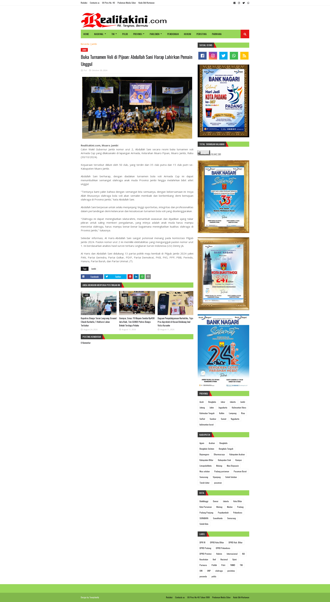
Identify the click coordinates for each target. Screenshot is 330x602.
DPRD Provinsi (206, 553)
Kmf (214, 559)
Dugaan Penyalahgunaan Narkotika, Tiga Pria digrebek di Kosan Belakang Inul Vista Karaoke (175, 321)
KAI (243, 553)
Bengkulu (212, 401)
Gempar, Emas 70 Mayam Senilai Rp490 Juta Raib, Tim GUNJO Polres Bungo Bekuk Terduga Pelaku (137, 321)
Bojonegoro (204, 454)
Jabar (223, 401)
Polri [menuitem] (125, 34)
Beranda (85, 44)
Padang (240, 506)
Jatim (212, 407)
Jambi (94, 44)
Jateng (202, 407)
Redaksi (84, 2)
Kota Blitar (237, 501)
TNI (241, 565)
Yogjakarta (235, 418)
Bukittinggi (204, 501)
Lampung (232, 413)
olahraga (219, 570)
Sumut (223, 418)
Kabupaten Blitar (206, 460)
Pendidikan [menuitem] (173, 34)
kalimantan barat (206, 424)
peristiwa (231, 570)
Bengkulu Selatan (207, 448)
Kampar (238, 460)
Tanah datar (205, 482)
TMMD (232, 565)
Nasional (224, 559)
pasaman (218, 482)
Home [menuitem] (86, 34)
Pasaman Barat (240, 471)
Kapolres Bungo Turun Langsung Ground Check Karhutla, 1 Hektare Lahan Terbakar (99, 321)
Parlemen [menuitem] (154, 34)
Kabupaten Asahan (237, 454)
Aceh (202, 401)
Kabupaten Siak (224, 460)
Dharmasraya (219, 454)
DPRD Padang (205, 548)
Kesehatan (204, 559)
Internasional (232, 553)
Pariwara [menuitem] (217, 34)
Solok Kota (204, 523)
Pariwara (203, 565)
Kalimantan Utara (239, 407)
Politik (214, 565)
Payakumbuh (223, 512)
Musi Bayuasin (233, 465)
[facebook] (234, 3)
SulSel (202, 418)
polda (214, 576)
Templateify (94, 597)
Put (85, 70)
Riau (243, 413)
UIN (201, 570)
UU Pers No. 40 (108, 2)
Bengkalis (223, 443)
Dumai (215, 501)
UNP (209, 570)
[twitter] (244, 3)
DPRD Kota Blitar (217, 542)
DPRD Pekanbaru (223, 548)
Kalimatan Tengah (207, 413)
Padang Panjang (206, 512)
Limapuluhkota (206, 465)
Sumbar (213, 418)
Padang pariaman (221, 471)
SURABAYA (204, 518)
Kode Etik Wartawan (147, 2)
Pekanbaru (237, 512)
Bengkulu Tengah (226, 448)
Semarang (204, 477)
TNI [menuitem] (112, 34)
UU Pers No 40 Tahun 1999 (198, 597)
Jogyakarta (222, 407)
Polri (223, 565)
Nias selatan (205, 471)
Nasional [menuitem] (98, 34)
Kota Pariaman (206, 506)
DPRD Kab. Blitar (236, 542)
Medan (230, 506)
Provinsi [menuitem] (137, 34)
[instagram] (239, 3)
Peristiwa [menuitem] (201, 34)
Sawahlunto (218, 518)
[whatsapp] (247, 3)
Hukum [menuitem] (187, 34)
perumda (203, 576)
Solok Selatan (231, 477)
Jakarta (233, 401)
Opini (234, 559)
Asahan (212, 443)
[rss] (244, 56)
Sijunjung (217, 477)
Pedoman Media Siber (127, 2)
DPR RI (202, 542)
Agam (202, 443)
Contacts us (95, 2)
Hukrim (219, 553)
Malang (219, 465)
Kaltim (221, 413)
